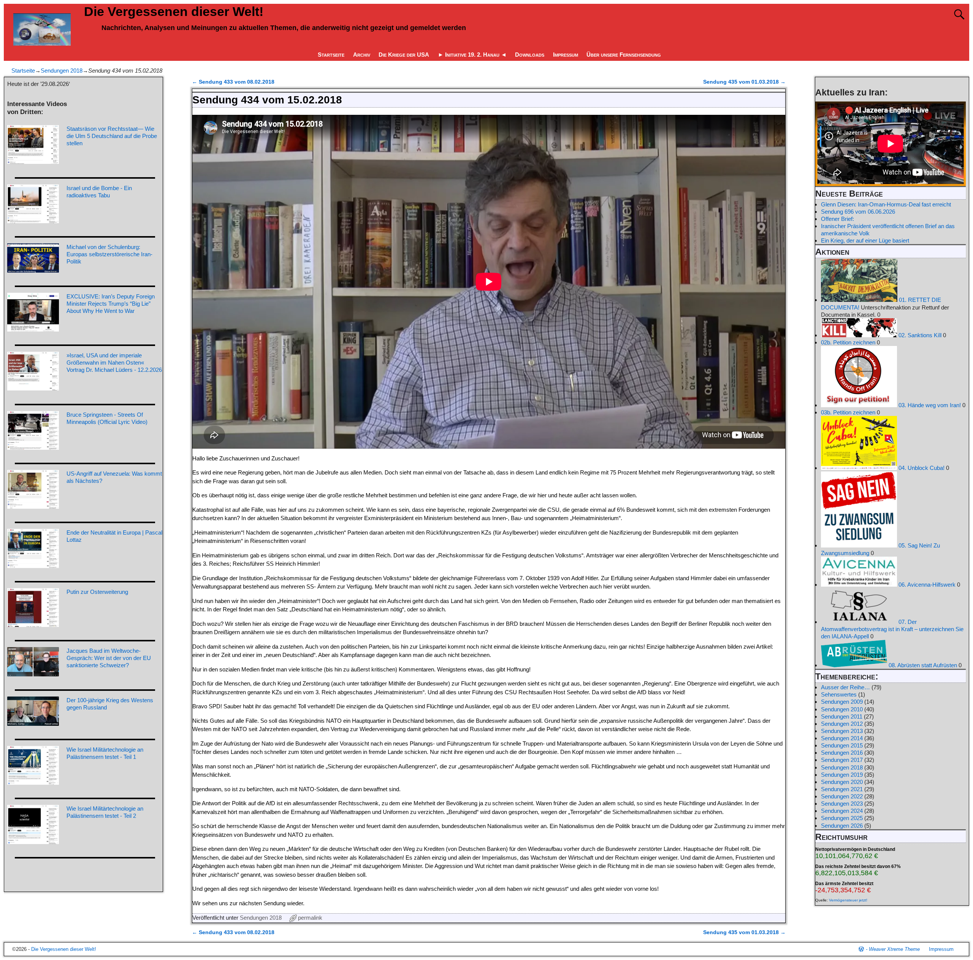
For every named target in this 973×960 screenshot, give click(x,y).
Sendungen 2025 (842, 818)
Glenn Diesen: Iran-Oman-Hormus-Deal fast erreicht (886, 204)
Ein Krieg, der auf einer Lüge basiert (865, 240)
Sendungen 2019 (842, 774)
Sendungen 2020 (842, 782)
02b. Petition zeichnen (848, 342)
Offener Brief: (837, 219)
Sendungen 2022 (842, 796)
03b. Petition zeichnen (848, 412)
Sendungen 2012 (842, 723)
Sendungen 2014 (842, 738)
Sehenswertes (839, 694)
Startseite (331, 54)
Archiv (361, 54)
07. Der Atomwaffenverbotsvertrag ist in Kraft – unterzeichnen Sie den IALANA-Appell (892, 629)
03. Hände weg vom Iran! (929, 405)
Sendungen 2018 (61, 70)
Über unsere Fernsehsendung (623, 54)
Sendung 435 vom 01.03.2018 (744, 82)
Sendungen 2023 (842, 803)
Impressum (565, 54)
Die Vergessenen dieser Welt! (173, 11)
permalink (310, 917)
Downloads (529, 54)
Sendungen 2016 (842, 752)
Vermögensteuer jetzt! (848, 900)
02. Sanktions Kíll (919, 335)
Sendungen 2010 (842, 709)
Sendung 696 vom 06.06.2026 (858, 211)
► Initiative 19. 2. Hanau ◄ (472, 54)
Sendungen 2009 (842, 701)
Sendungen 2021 (842, 789)
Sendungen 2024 (842, 811)
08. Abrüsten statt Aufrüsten (922, 665)
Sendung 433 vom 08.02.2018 (233, 82)
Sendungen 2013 (842, 731)
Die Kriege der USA (404, 54)
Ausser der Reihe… (845, 687)
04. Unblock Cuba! (920, 468)
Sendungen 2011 (841, 716)
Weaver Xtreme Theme (894, 949)
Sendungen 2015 (842, 745)
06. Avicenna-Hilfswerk (926, 584)
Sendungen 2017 (842, 760)
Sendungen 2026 (842, 825)
